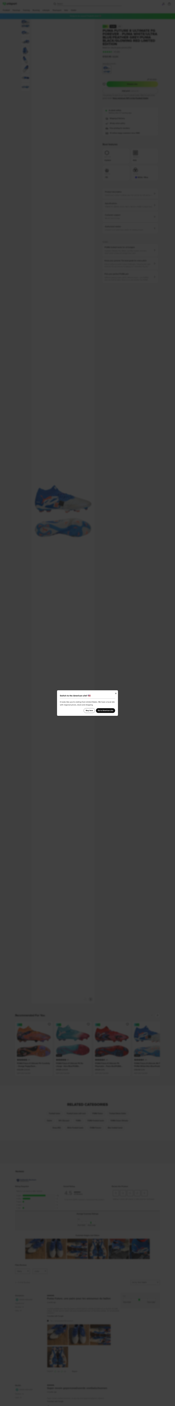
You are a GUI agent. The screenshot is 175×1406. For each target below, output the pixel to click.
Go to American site (105, 710)
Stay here (89, 710)
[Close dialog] (116, 693)
